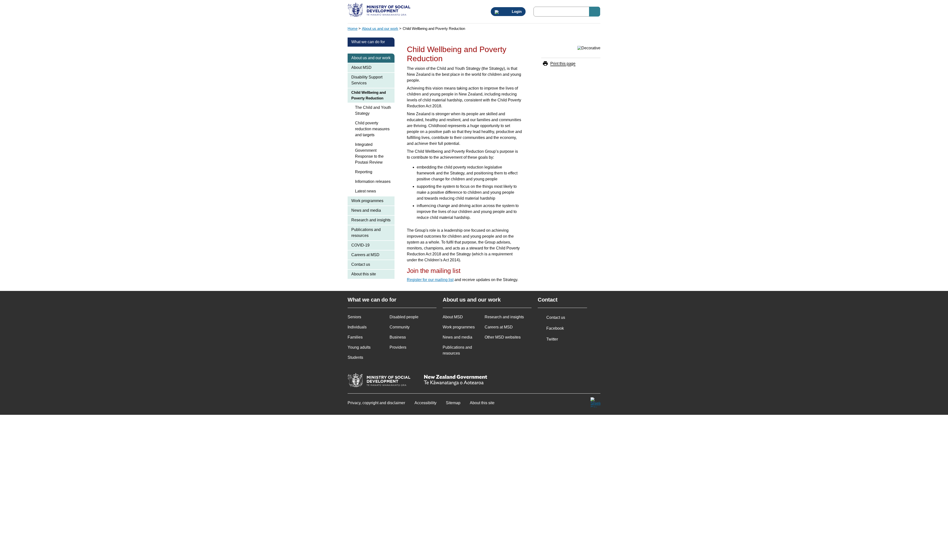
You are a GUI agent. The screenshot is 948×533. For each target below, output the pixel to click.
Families (355, 337)
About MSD (361, 67)
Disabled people (404, 317)
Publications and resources (366, 233)
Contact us (360, 264)
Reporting (363, 172)
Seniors (354, 317)
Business (398, 337)
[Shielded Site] (595, 402)
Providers (398, 347)
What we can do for (368, 42)
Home (352, 28)
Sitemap (453, 403)
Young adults (359, 347)
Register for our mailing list (430, 280)
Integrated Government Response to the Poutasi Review (369, 153)
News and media (366, 210)
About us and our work (380, 28)
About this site (363, 274)
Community (400, 327)
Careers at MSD (365, 255)
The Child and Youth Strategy (373, 110)
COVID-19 (360, 245)
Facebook (555, 328)
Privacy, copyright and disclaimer (376, 403)
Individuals (357, 327)
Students (355, 357)
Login (516, 12)
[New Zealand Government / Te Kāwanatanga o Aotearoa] (455, 380)
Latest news (365, 191)
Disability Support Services (366, 80)
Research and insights (371, 220)
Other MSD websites (503, 337)
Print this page (562, 63)
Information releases (373, 181)
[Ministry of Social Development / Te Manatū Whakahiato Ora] (380, 10)
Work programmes (367, 201)
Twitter (552, 339)
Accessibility (425, 403)
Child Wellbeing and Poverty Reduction (368, 95)
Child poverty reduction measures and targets (372, 129)
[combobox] (566, 12)
